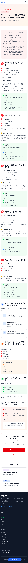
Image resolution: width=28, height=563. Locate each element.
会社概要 (3, 532)
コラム (2, 524)
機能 (2, 512)
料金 (2, 514)
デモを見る (15, 450)
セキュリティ (4, 546)
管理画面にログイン (7, 506)
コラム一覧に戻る (6, 9)
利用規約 (3, 539)
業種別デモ (3, 521)
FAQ (2, 526)
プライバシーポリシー (6, 541)
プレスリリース (4, 534)
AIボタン (4, 496)
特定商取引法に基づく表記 (7, 544)
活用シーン (3, 519)
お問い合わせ (14, 455)
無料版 (2, 517)
